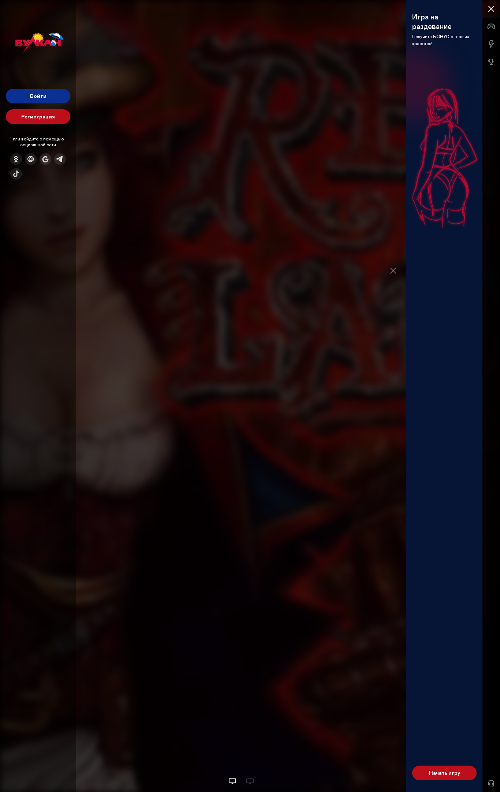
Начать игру (444, 772)
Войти (38, 95)
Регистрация (38, 116)
